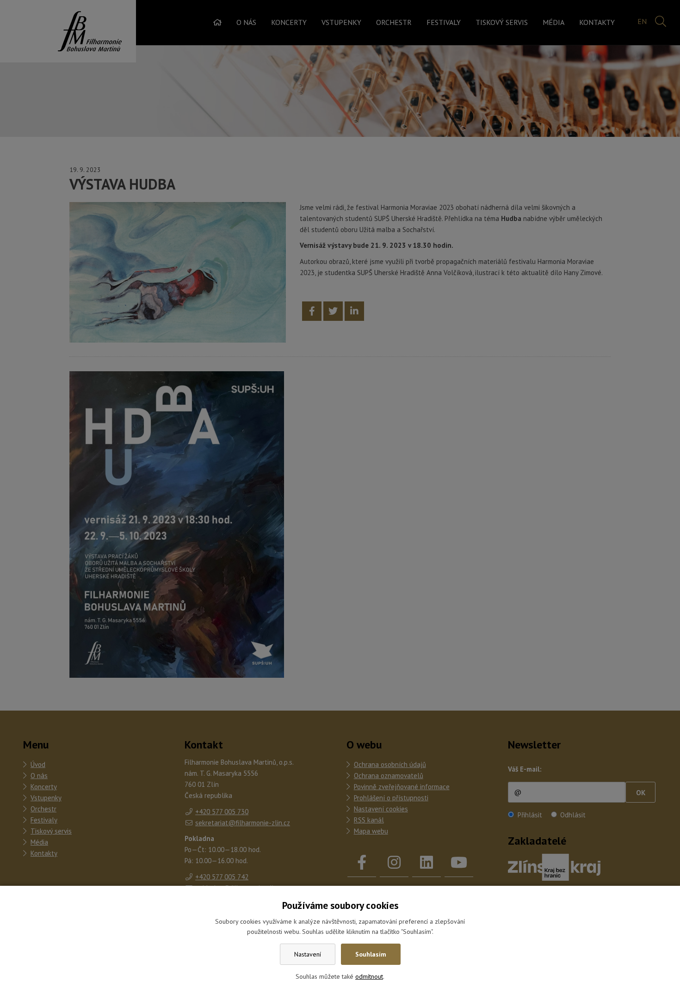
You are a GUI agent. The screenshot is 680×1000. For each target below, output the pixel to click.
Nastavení (307, 954)
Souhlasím (370, 954)
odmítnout (369, 976)
